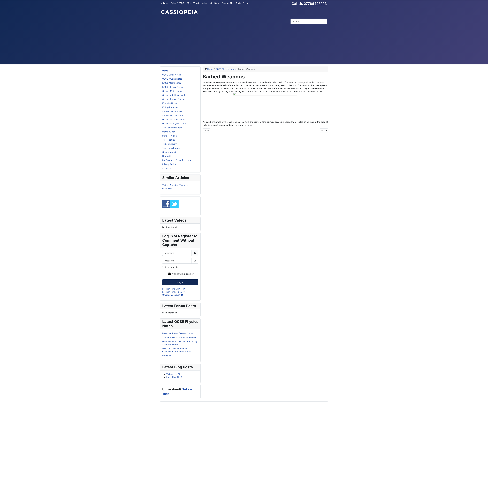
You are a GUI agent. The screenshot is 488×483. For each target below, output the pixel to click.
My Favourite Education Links (176, 160)
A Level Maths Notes (172, 111)
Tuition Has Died (174, 374)
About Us (166, 168)
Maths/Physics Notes (197, 3)
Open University (170, 152)
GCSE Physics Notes (172, 79)
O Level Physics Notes (173, 99)
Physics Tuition (169, 135)
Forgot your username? (173, 292)
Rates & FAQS (177, 3)
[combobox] (309, 21)
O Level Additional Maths (174, 95)
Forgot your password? (173, 289)
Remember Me (172, 267)
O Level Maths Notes (172, 91)
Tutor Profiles (168, 140)
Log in (180, 282)
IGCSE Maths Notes (171, 83)
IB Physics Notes (170, 107)
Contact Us (227, 3)
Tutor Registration (171, 148)
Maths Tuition (168, 131)
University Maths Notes (173, 119)
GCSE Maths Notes (171, 74)
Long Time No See (175, 377)
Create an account (171, 295)
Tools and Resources (172, 127)
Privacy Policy (169, 164)
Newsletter (167, 156)
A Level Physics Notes (173, 115)
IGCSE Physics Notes (172, 87)
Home (165, 70)
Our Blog (214, 3)
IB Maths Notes (169, 103)
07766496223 (315, 4)
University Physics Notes (174, 123)
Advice (164, 3)
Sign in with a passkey (183, 274)
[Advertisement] (244, 45)
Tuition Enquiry (169, 144)
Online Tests (242, 3)
